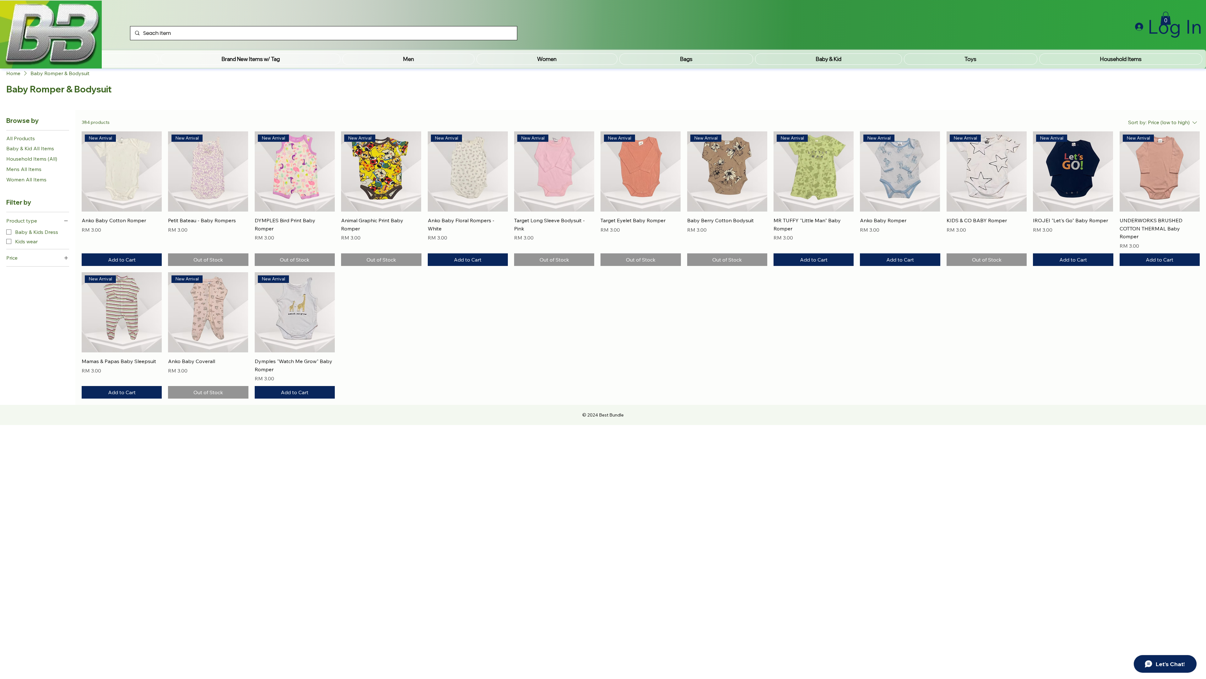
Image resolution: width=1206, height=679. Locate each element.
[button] (250, 59)
